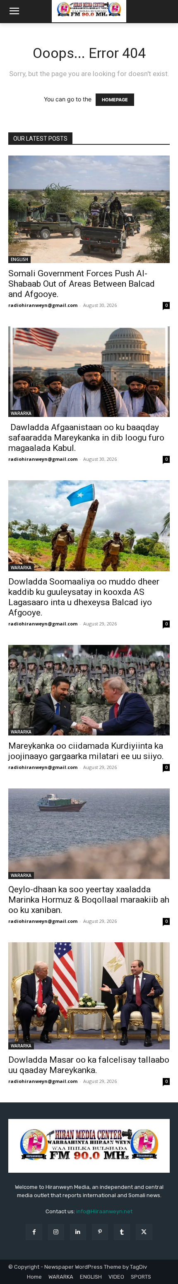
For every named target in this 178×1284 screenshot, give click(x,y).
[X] (144, 1232)
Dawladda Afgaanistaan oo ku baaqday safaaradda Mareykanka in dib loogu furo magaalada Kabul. (86, 437)
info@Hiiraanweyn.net (104, 1211)
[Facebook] (34, 1232)
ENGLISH (19, 259)
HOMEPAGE (115, 100)
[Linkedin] (78, 1232)
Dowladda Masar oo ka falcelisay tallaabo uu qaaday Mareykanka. (88, 1065)
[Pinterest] (100, 1232)
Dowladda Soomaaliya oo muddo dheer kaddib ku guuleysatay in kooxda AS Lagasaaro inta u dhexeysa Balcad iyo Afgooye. (83, 597)
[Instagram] (56, 1232)
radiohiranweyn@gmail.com (42, 305)
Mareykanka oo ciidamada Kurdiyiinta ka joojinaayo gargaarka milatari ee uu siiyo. (86, 751)
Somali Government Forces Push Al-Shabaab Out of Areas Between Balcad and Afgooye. (81, 283)
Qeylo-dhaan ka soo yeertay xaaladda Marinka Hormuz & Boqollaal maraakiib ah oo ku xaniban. (88, 899)
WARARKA (21, 413)
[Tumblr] (122, 1232)
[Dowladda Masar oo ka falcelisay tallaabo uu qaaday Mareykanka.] (89, 995)
